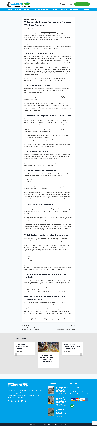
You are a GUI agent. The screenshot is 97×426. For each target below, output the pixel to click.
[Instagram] (18, 401)
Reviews (64, 10)
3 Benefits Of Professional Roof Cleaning (22, 346)
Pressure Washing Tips (30, 19)
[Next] (81, 354)
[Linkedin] (22, 401)
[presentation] (51, 390)
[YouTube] (25, 401)
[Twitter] (15, 401)
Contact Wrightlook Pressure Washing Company (38, 319)
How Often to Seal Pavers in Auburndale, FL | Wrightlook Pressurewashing (62, 327)
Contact (86, 10)
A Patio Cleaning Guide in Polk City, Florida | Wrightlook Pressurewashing (34, 327)
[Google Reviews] (12, 401)
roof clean (37, 144)
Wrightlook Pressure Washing (28, 390)
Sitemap (53, 424)
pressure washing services (48, 32)
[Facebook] (8, 401)
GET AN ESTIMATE (82, 4)
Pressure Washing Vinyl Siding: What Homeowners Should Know (62, 389)
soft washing (31, 245)
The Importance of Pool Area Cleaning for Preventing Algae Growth (62, 412)
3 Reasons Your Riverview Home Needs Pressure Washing (72, 346)
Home (10, 10)
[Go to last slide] (16, 354)
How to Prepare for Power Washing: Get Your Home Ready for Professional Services (62, 400)
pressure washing (34, 118)
